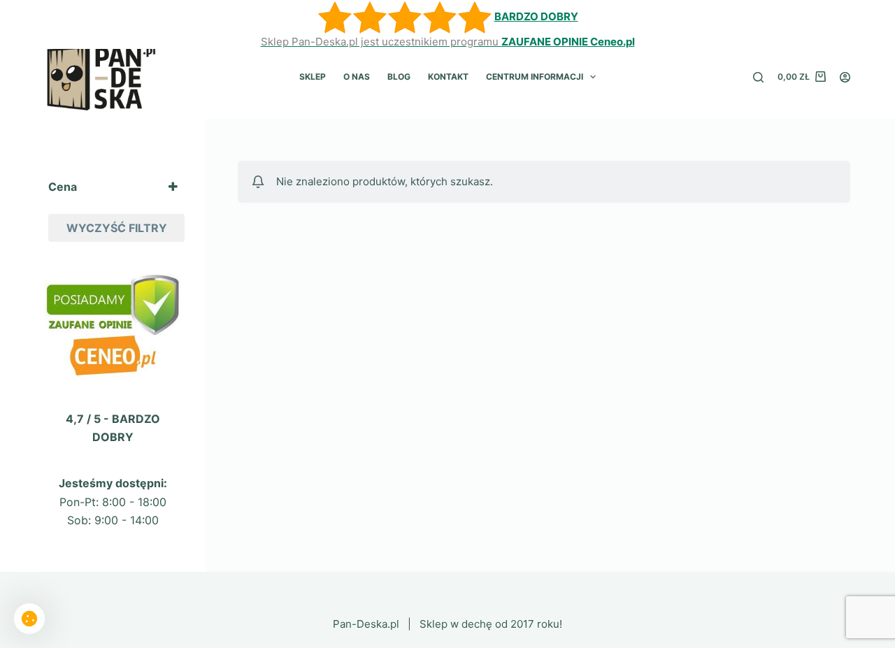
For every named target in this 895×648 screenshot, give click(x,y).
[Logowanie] (845, 77)
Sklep (312, 76)
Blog (398, 76)
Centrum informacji (534, 76)
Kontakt (448, 76)
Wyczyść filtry (116, 228)
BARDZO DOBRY (536, 16)
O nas (356, 76)
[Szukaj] (758, 77)
